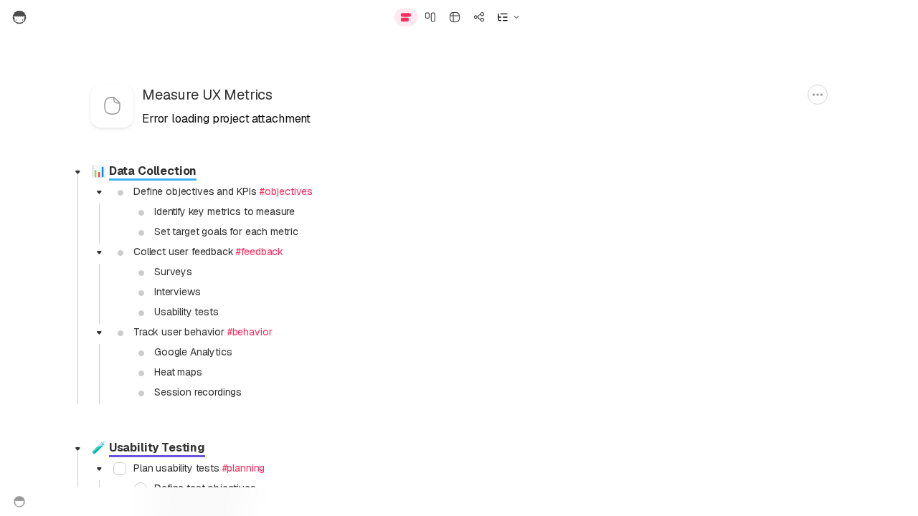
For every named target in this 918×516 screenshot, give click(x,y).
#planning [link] (243, 468)
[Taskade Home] (52, 17)
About (416, 501)
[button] (508, 17)
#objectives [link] (286, 191)
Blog (457, 501)
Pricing (499, 501)
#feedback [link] (259, 251)
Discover (741, 17)
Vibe (681, 17)
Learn (803, 17)
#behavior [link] (250, 331)
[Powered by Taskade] (19, 502)
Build (631, 17)
